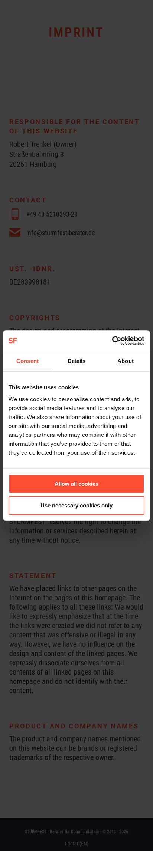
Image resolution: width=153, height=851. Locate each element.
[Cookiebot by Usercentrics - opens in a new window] (111, 340)
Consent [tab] (27, 361)
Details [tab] (77, 361)
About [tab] (125, 361)
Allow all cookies (76, 484)
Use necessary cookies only (76, 505)
